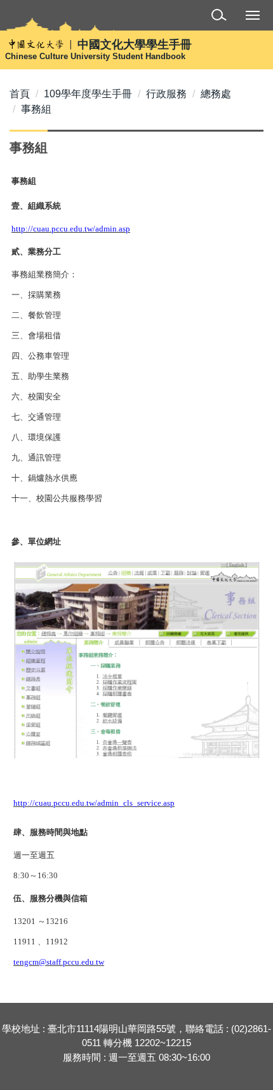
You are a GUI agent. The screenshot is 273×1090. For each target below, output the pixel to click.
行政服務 (166, 93)
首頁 (20, 93)
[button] (221, 16)
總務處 (216, 93)
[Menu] (252, 14)
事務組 (36, 109)
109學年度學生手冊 (88, 93)
